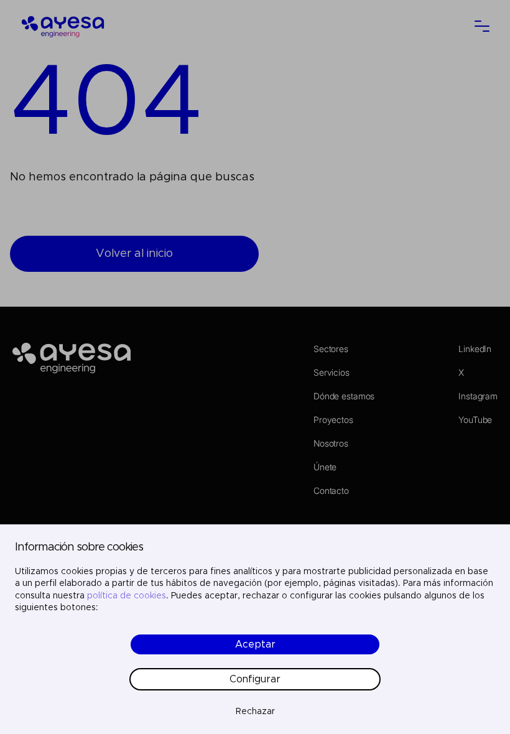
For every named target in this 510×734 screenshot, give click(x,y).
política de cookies (126, 596)
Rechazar (255, 711)
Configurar (255, 679)
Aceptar (255, 644)
